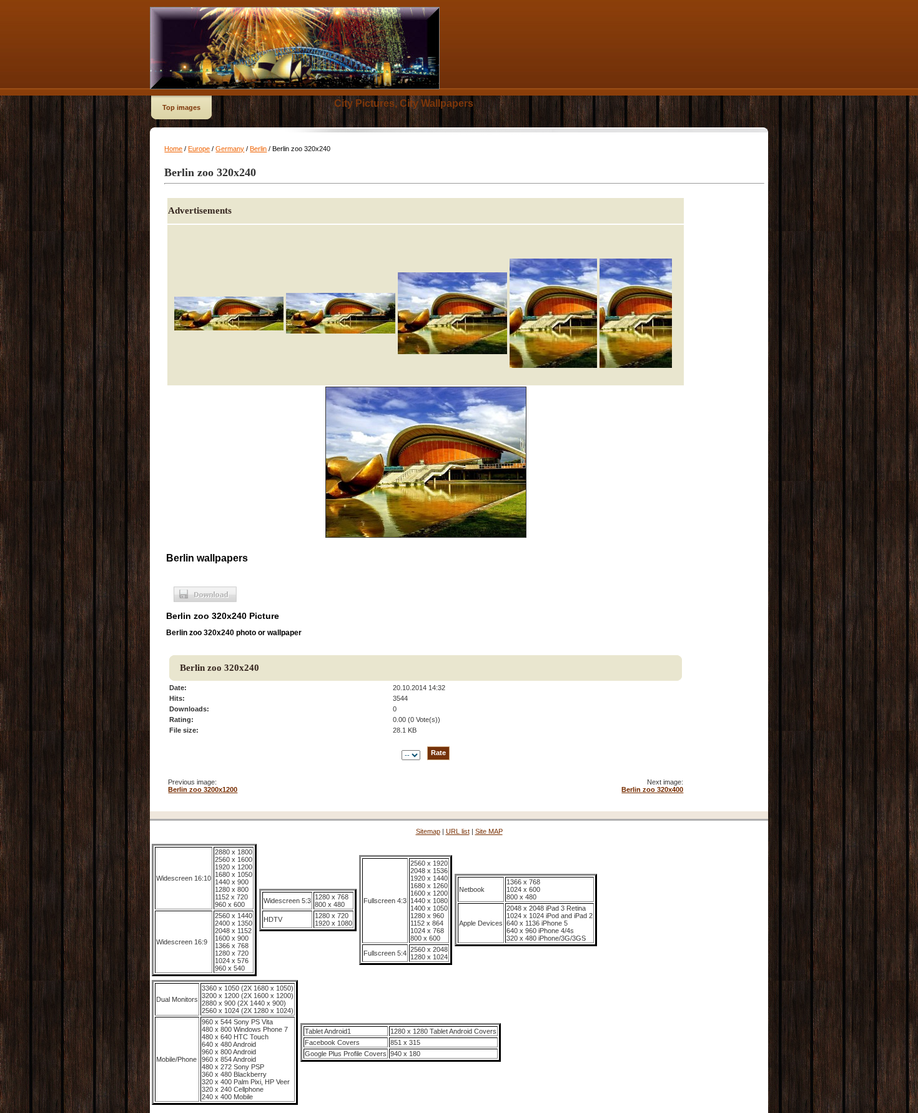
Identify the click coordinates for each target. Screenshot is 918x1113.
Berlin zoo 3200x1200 (202, 789)
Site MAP (489, 831)
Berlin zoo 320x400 (652, 789)
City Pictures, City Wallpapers (403, 103)
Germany (229, 148)
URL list (458, 831)
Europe (199, 148)
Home (173, 148)
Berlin (258, 148)
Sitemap (428, 831)
